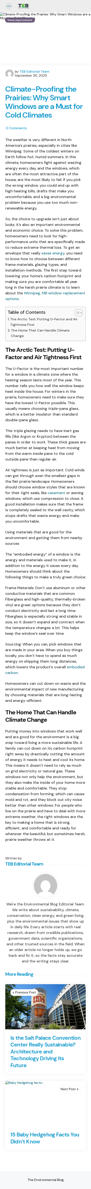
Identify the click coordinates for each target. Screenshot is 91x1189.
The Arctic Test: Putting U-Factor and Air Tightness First (43, 322)
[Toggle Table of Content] (76, 312)
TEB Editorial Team (34, 71)
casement (56, 492)
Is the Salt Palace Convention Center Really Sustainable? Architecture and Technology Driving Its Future (45, 1051)
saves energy (53, 253)
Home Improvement (20, 20)
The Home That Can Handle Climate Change (40, 333)
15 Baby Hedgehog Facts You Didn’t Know (44, 1138)
